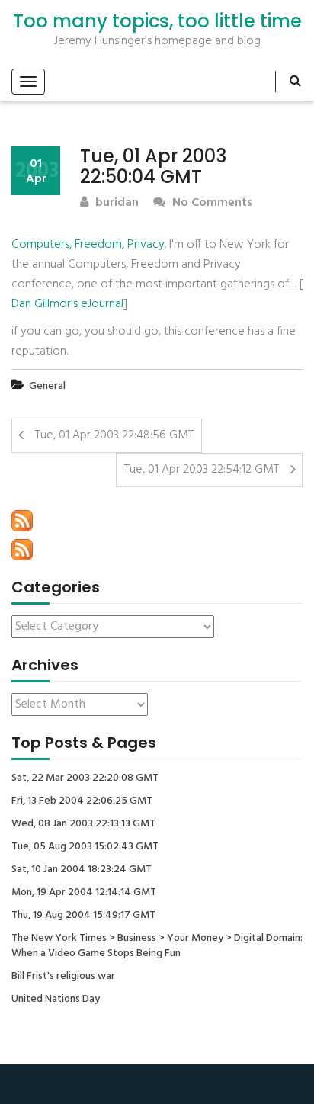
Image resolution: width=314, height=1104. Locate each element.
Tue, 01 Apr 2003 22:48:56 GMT (114, 435)
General (47, 386)
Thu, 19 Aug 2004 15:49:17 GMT (83, 915)
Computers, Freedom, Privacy (88, 245)
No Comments (210, 203)
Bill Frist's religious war (63, 976)
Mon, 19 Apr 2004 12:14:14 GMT (83, 892)
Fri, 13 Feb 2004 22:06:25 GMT (81, 801)
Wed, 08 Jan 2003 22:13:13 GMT (83, 824)
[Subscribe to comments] (22, 549)
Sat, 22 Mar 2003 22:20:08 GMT (85, 778)
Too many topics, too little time (157, 21)
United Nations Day (55, 999)
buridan (115, 203)
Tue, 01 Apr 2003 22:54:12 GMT (201, 470)
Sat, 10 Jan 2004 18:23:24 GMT (81, 870)
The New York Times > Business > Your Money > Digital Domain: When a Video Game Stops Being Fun (157, 946)
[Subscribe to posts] (22, 520)
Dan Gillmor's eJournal (67, 304)
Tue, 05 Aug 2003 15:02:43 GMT (85, 847)
